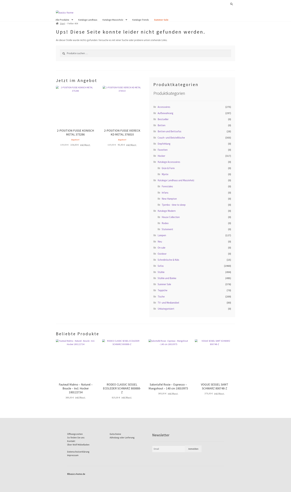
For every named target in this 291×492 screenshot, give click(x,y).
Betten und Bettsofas (169, 131)
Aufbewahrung (165, 113)
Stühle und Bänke (167, 278)
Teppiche (162, 290)
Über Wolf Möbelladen (78, 444)
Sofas (161, 265)
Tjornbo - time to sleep (174, 204)
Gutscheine (115, 433)
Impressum (72, 455)
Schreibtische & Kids (168, 259)
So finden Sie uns (76, 437)
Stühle (161, 272)
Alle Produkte (62, 19)
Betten (161, 125)
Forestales (167, 186)
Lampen (162, 235)
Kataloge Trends (140, 19)
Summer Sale (161, 19)
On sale (161, 247)
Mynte (165, 174)
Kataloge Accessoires (169, 161)
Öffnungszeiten (75, 433)
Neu (160, 241)
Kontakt (71, 441)
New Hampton (169, 198)
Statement (167, 229)
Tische (161, 296)
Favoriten (163, 149)
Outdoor (162, 253)
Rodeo (165, 223)
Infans (165, 192)
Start (62, 23)
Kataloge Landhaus (87, 19)
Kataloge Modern (167, 210)
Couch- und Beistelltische (171, 137)
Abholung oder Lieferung (122, 437)
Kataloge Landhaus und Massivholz (176, 180)
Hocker (161, 155)
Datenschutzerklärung (78, 451)
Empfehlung (164, 143)
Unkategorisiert (166, 308)
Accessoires (164, 106)
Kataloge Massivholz (113, 19)
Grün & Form (168, 168)
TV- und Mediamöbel (168, 302)
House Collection (171, 217)
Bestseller (163, 119)
